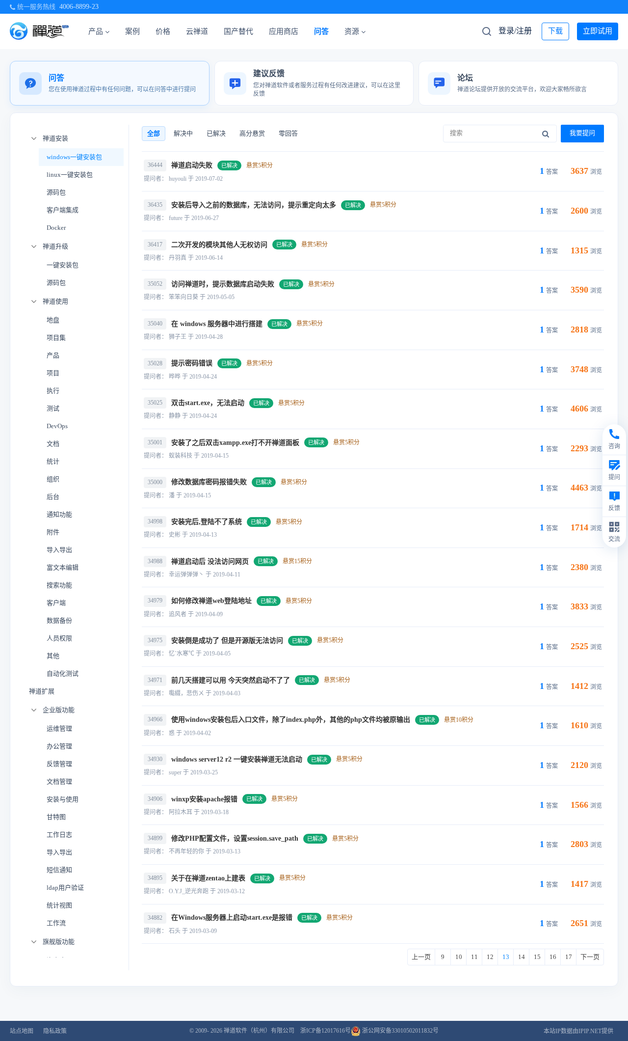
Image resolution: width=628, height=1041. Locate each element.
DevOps (57, 426)
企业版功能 (59, 709)
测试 (53, 408)
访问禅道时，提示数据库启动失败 (222, 284)
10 (458, 956)
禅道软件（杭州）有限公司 (259, 1030)
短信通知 (59, 870)
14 (521, 956)
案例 (132, 31)
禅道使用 (55, 301)
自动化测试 (62, 673)
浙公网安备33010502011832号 (400, 1030)
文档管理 (59, 781)
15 (537, 956)
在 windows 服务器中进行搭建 (216, 324)
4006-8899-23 (79, 6)
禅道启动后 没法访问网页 (210, 561)
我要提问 (582, 133)
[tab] (109, 83)
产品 (95, 31)
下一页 (590, 956)
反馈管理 (59, 763)
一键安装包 (62, 265)
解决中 (183, 133)
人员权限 (59, 638)
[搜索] (545, 133)
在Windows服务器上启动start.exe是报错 (231, 917)
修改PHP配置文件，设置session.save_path (234, 838)
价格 (163, 31)
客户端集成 (62, 210)
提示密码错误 (191, 363)
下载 (555, 31)
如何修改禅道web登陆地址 (211, 600)
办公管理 (59, 746)
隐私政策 (55, 1031)
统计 (53, 461)
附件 (53, 532)
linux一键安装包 (70, 174)
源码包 (56, 192)
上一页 (421, 956)
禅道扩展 (41, 691)
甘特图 (56, 817)
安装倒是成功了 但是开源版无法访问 (227, 640)
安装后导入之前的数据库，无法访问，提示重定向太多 (253, 205)
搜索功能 (59, 585)
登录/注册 (515, 31)
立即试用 (597, 31)
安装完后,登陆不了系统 (206, 521)
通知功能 (59, 514)
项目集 (56, 337)
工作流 (56, 923)
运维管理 (59, 728)
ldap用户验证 (65, 887)
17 (568, 956)
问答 (321, 31)
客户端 (56, 602)
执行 (53, 390)
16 (553, 956)
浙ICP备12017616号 (325, 1030)
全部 (153, 133)
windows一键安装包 (74, 157)
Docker (56, 227)
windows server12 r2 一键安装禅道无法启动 (236, 759)
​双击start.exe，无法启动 (207, 403)
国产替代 (238, 31)
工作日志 (59, 834)
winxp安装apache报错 (204, 799)
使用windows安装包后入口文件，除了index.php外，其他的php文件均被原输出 (290, 719)
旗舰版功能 (59, 941)
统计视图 (59, 905)
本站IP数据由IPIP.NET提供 (578, 1031)
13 (505, 956)
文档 (53, 443)
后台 (53, 496)
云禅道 (197, 31)
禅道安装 (55, 138)
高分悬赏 (252, 133)
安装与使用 (62, 799)
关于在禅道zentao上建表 (208, 878)
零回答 (288, 133)
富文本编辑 (62, 567)
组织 (53, 479)
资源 (351, 31)
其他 (53, 655)
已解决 (216, 133)
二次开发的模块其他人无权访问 (219, 244)
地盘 (53, 320)
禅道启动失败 (191, 165)
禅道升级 (55, 246)
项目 (53, 373)
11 (474, 956)
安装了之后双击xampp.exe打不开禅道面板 (235, 442)
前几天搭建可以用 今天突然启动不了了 (230, 680)
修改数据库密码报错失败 (209, 482)
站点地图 (21, 1031)
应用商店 (283, 31)
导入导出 (59, 549)
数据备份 (59, 620)
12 (490, 956)
